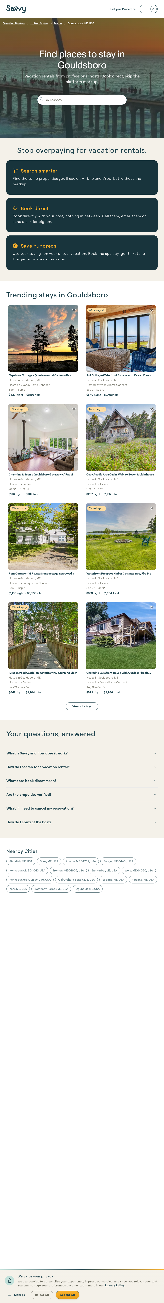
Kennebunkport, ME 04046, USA (30, 879)
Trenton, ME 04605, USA (68, 870)
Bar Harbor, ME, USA (104, 870)
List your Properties (123, 9)
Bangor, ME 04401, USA (118, 861)
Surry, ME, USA (49, 861)
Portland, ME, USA (143, 879)
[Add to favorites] (74, 310)
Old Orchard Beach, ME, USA (76, 879)
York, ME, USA (18, 888)
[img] (103, 310)
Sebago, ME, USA (113, 879)
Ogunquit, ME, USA (88, 888)
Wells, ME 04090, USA (139, 870)
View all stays (82, 706)
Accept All (67, 1294)
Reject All (42, 1294)
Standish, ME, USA (20, 861)
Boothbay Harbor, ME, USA (51, 888)
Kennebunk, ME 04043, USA (27, 870)
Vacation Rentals (14, 23)
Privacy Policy (115, 1285)
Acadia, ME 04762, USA (81, 861)
